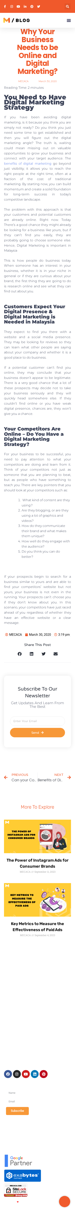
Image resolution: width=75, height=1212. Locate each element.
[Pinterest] (44, 1074)
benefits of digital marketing (27, 163)
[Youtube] (26, 1074)
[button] (68, 6)
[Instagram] (17, 1074)
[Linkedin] (35, 1074)
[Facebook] (8, 1074)
